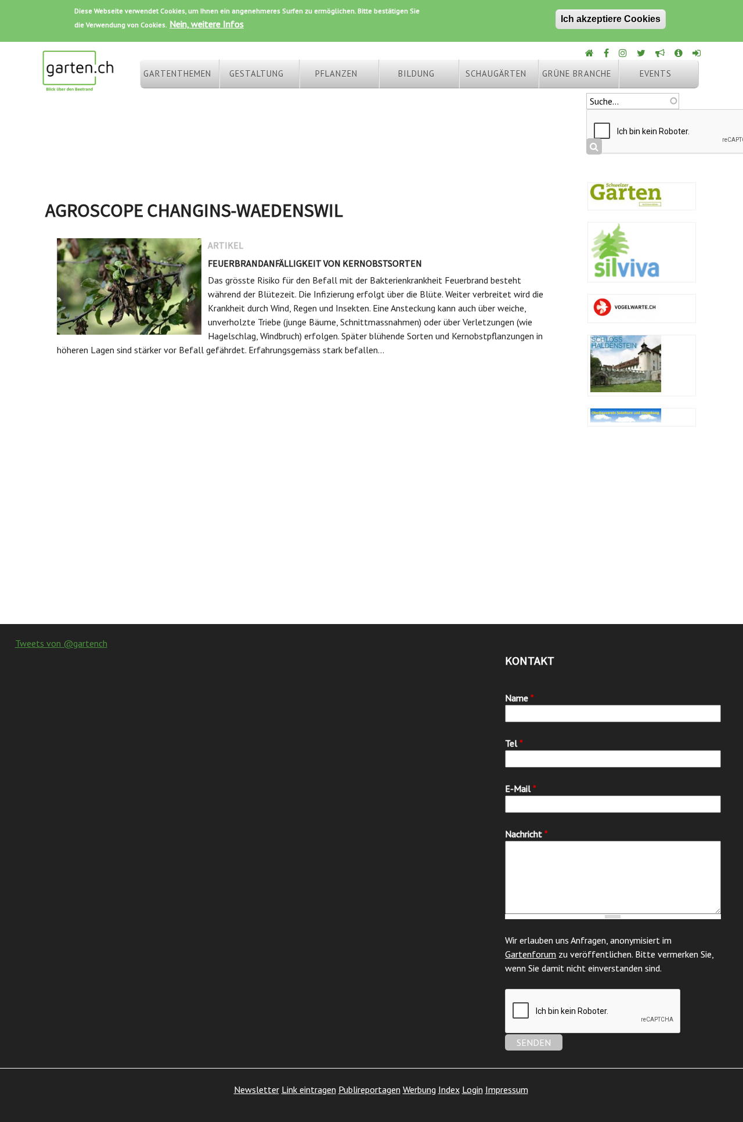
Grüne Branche (576, 73)
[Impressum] (679, 53)
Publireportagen (369, 1089)
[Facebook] (607, 53)
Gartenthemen (177, 73)
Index (449, 1089)
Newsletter (256, 1089)
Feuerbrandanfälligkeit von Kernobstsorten (315, 263)
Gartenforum (530, 954)
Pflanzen (336, 73)
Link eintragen (309, 1089)
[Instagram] (624, 53)
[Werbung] (660, 53)
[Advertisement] (371, 531)
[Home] (590, 53)
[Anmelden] (697, 53)
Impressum (506, 1089)
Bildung (416, 73)
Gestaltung (256, 73)
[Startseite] (78, 86)
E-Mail (520, 788)
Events (656, 73)
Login (472, 1089)
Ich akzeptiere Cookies (611, 19)
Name (519, 698)
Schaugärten (496, 73)
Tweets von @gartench (61, 643)
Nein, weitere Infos (206, 24)
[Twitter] (642, 53)
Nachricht (526, 834)
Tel (514, 743)
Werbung (419, 1089)
